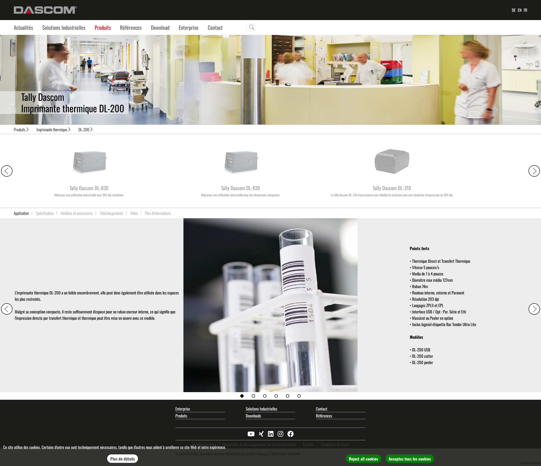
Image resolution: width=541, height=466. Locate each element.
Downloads (253, 416)
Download (160, 27)
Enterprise (188, 27)
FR (525, 10)
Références (131, 27)
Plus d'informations (158, 213)
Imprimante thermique (52, 129)
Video (134, 213)
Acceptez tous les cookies (410, 459)
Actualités (23, 27)
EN (520, 10)
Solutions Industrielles (63, 27)
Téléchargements (111, 213)
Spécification (45, 213)
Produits (103, 27)
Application (21, 213)
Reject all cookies (363, 459)
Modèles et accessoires (77, 213)
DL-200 (83, 129)
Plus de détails (122, 459)
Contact (321, 409)
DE (514, 10)
